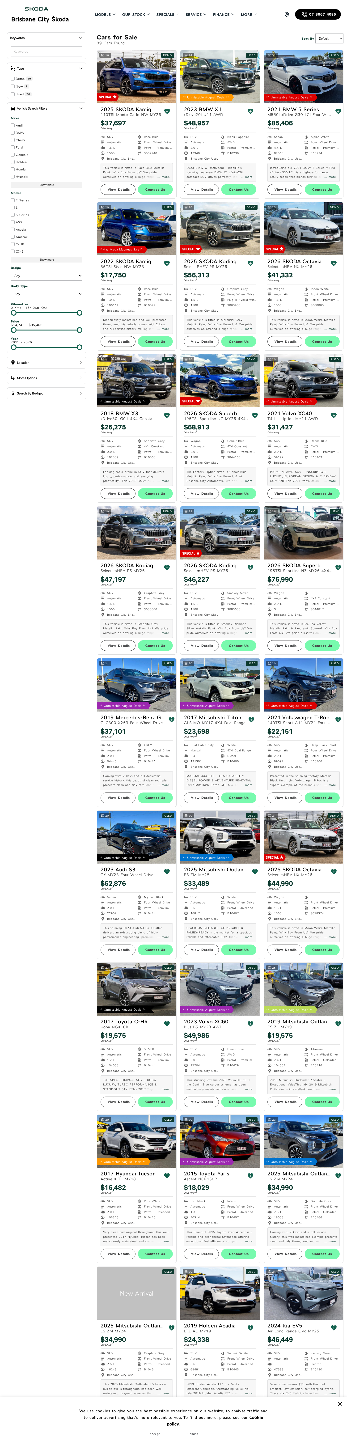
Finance (221, 14)
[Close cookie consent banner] (339, 1404)
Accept (155, 1434)
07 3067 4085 (322, 14)
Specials (165, 14)
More (246, 14)
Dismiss (192, 1434)
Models (103, 14)
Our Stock (133, 14)
